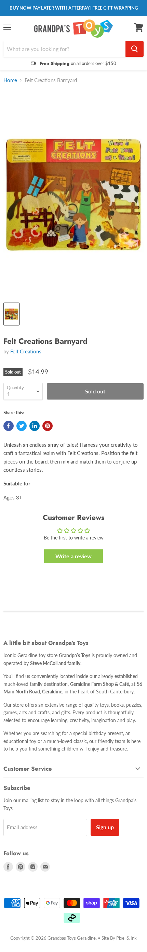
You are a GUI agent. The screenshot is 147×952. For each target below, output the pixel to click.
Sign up (105, 827)
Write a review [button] (73, 556)
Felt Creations (25, 351)
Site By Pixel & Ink (119, 938)
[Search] (134, 49)
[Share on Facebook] (8, 426)
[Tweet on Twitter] (21, 426)
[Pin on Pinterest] (47, 426)
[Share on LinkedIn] (34, 426)
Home (10, 80)
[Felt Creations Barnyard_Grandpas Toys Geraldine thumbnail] (11, 314)
